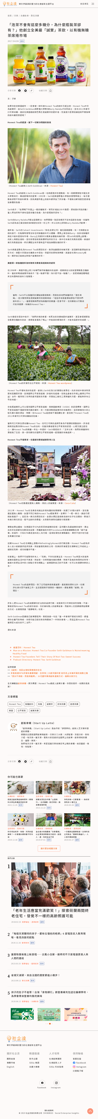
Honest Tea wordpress (59, 383)
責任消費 (35, 15)
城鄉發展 (49, 828)
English (10, 1066)
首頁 (10, 15)
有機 (40, 704)
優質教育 (20, 796)
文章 (16, 15)
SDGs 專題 (34, 1062)
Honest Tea (56, 185)
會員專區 (84, 3)
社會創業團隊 (55, 1058)
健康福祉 (25, 922)
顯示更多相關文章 (49, 848)
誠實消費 (34, 710)
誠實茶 (50, 704)
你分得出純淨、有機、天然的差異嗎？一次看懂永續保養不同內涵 (20, 834)
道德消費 (74, 704)
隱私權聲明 (49, 1110)
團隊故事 (11, 1058)
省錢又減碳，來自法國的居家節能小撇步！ (35, 975)
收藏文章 (43, 90)
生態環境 (39, 796)
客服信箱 (77, 1058)
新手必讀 (33, 1058)
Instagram (81, 1066)
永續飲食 (25, 15)
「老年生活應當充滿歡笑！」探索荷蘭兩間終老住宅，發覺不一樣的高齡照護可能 (50, 913)
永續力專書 (34, 1066)
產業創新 (77, 828)
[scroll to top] (90, 1111)
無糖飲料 (29, 704)
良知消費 (61, 704)
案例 (22, 41)
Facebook (81, 1062)
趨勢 (77, 805)
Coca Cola (70, 503)
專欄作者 (11, 1062)
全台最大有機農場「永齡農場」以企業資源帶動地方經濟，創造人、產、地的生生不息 (48, 834)
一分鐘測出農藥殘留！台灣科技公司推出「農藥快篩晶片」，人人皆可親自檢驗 (77, 834)
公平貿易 (22, 710)
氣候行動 (49, 796)
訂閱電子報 (78, 1070)
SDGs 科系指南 (56, 1066)
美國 (11, 710)
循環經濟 (34, 963)
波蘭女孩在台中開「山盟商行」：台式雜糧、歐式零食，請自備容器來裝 (48, 802)
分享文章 (12, 90)
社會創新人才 (55, 1062)
